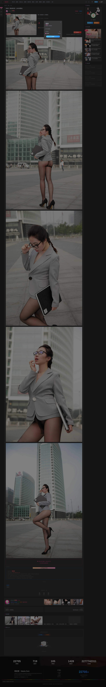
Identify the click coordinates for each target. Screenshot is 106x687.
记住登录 (47, 33)
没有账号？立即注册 (49, 25)
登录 (53, 36)
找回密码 (59, 33)
